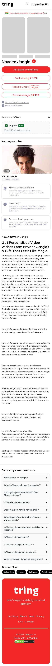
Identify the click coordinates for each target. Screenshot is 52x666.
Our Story (13, 616)
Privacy (40, 616)
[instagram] (17, 610)
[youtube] (30, 610)
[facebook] (21, 610)
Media (23, 616)
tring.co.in (30, 634)
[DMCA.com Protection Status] (24, 642)
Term (31, 616)
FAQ (20, 621)
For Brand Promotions (26, 69)
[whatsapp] (35, 610)
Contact (29, 621)
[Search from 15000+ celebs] (27, 4)
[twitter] (26, 610)
